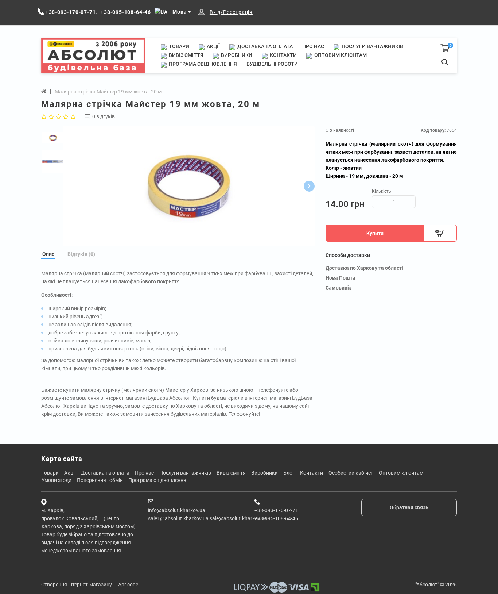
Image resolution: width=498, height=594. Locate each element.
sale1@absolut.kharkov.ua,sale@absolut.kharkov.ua (207, 518)
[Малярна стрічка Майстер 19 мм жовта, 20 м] (189, 186)
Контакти (283, 55)
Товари (178, 46)
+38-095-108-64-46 (276, 518)
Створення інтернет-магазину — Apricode (89, 584)
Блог (289, 473)
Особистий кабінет (350, 473)
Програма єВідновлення (202, 64)
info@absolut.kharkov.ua (176, 510)
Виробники (236, 55)
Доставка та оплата (264, 46)
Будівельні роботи (272, 64)
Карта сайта (61, 459)
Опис (48, 254)
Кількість (381, 191)
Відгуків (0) (81, 254)
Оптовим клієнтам (340, 55)
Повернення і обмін (100, 480)
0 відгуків (103, 116)
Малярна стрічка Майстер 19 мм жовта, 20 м (108, 92)
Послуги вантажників (372, 46)
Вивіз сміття (185, 55)
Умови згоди (56, 480)
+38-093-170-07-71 (276, 510)
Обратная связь (409, 507)
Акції (213, 46)
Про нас (313, 46)
